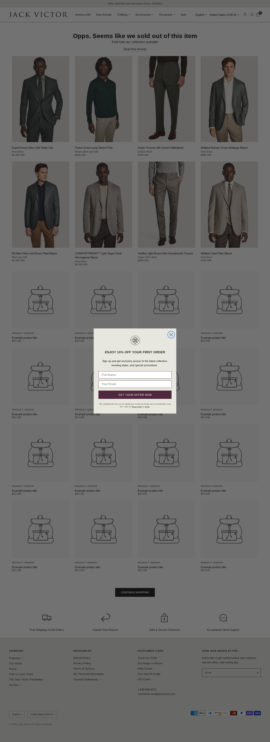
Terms (147, 407)
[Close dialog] (171, 334)
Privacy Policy (137, 407)
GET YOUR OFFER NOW (135, 394)
